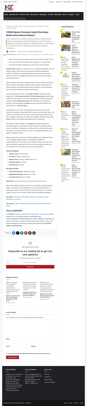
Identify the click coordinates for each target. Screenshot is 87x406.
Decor (64, 14)
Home (6, 14)
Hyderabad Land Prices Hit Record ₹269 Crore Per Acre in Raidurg (29, 293)
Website (33, 346)
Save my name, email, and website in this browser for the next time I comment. (29, 353)
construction (48, 219)
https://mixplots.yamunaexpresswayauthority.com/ (30, 181)
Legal (78, 14)
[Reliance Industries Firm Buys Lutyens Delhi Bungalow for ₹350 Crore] (13, 288)
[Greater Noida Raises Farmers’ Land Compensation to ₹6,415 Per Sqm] (66, 34)
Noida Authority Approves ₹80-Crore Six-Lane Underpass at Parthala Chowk (76, 170)
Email (8, 346)
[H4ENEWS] (9, 8)
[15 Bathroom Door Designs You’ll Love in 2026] (66, 104)
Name (8, 339)
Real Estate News (18, 26)
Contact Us (59, 1)
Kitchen (50, 14)
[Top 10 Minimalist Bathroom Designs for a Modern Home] (66, 48)
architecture (15, 219)
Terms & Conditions (77, 1)
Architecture (24, 14)
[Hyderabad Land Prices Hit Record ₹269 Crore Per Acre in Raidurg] (30, 286)
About (65, 403)
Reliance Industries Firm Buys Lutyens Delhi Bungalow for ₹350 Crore (76, 76)
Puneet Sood (12, 51)
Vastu (35, 219)
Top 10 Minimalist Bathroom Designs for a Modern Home (76, 49)
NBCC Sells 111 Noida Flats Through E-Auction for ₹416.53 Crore (47, 295)
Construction (14, 14)
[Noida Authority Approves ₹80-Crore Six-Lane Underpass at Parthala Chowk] (66, 173)
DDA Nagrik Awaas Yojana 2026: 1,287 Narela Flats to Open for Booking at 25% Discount (76, 155)
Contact (70, 403)
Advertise (76, 403)
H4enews (10, 26)
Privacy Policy (67, 1)
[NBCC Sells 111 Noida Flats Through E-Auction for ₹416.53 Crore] (47, 287)
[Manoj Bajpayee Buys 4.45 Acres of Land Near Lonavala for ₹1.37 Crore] (66, 63)
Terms (81, 403)
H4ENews (28, 403)
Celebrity (71, 14)
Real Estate (34, 14)
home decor (34, 216)
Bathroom (57, 14)
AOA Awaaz (43, 14)
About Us (51, 1)
